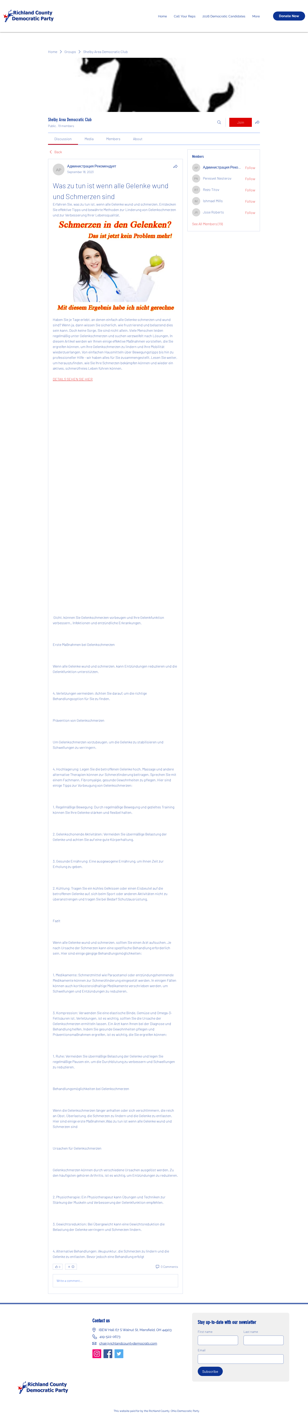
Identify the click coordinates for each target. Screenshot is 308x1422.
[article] (115, 726)
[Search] (219, 122)
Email (201, 1350)
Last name (251, 1332)
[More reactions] (71, 1267)
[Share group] (257, 122)
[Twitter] (119, 1353)
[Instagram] (96, 1353)
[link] (63, 139)
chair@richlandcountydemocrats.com (128, 1343)
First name (205, 1332)
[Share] (175, 166)
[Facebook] (107, 1353)
